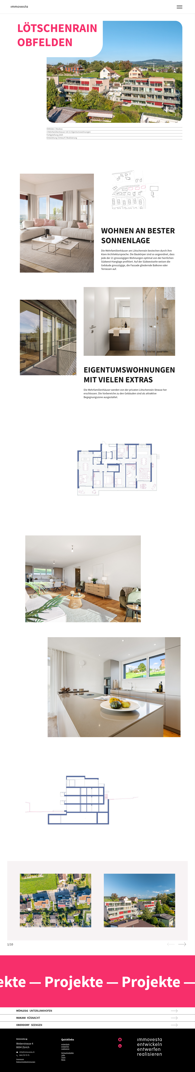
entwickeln (65, 1044)
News (63, 1060)
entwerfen (65, 1046)
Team (63, 1057)
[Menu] (179, 6)
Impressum (20, 1059)
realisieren (65, 1049)
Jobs (63, 1055)
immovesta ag (21, 1039)
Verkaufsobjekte (67, 1053)
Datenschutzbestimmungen (25, 1062)
